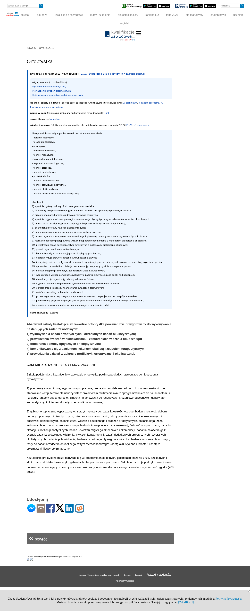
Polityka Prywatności (125, 581)
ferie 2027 (172, 14)
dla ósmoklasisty (128, 14)
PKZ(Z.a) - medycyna (137, 125)
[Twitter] (60, 510)
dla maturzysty (194, 14)
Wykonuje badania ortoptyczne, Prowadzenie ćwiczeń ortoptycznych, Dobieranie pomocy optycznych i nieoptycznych (57, 90)
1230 (106, 113)
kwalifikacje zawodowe (69, 14)
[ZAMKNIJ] (186, 602)
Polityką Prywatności (228, 598)
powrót (38, 537)
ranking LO (152, 14)
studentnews (218, 14)
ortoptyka (55, 119)
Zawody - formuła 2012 (40, 47)
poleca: (24, 14)
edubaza (42, 14)
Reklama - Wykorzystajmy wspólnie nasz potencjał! (99, 575)
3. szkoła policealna (149, 102)
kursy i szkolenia (100, 14)
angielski (125, 23)
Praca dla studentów (158, 574)
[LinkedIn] (69, 511)
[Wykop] (79, 511)
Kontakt (127, 575)
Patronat (138, 575)
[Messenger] (31, 511)
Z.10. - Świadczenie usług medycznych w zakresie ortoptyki (113, 73)
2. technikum (130, 102)
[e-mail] (41, 511)
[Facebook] (50, 511)
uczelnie (238, 14)
